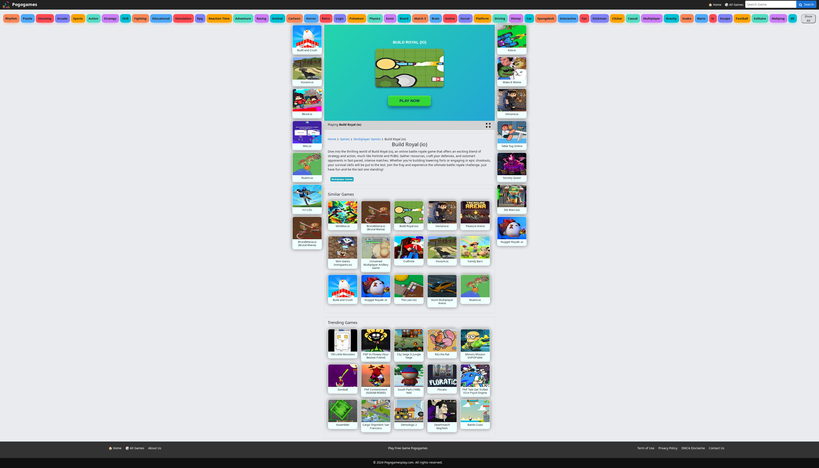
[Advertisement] (258, 89)
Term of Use (645, 448)
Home (332, 139)
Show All (808, 19)
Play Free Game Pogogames (408, 448)
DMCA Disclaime (693, 448)
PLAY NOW (409, 101)
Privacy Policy (667, 448)
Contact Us (716, 448)
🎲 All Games (734, 5)
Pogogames (24, 4)
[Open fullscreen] (488, 125)
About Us (154, 448)
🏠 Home (715, 5)
